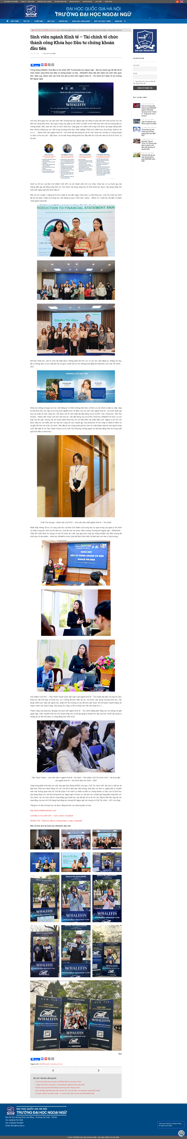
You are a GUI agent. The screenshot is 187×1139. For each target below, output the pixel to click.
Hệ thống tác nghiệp (11, 1)
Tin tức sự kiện (55, 30)
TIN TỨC (26, 21)
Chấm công (108, 1)
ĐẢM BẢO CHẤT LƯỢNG (44, 1)
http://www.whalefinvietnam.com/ (43, 810)
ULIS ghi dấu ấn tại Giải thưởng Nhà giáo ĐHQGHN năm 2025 (148, 158)
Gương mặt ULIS (147, 139)
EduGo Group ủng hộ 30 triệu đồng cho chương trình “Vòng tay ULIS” (58, 1087)
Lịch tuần (98, 1)
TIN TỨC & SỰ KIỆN (41, 30)
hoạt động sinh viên (56, 1064)
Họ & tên (136, 65)
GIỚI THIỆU (15, 21)
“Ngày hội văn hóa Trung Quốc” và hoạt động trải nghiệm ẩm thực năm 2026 (60, 1085)
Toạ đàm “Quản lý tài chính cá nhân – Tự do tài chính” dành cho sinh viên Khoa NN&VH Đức (65, 1093)
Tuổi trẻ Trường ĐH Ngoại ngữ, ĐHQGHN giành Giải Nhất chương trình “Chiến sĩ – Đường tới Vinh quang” (148, 111)
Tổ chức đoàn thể (60, 1)
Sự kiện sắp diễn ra (148, 127)
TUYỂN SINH (38, 21)
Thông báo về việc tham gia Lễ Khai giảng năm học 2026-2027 (148, 132)
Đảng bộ (118, 21)
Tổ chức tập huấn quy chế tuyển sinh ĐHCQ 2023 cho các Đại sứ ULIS (58, 1081)
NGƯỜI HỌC (63, 21)
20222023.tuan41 (44, 1064)
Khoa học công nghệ (81, 21)
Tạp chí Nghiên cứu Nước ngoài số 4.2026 (148, 122)
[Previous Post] (53, 1070)
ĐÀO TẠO (51, 21)
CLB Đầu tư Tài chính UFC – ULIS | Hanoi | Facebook (51, 816)
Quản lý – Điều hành (27, 1)
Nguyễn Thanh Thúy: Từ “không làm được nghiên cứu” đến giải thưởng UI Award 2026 (149, 145)
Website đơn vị (75, 1)
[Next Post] (99, 1070)
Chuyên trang (87, 1)
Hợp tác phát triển (102, 21)
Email (135, 73)
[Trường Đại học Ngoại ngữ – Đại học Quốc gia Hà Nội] (93, 11)
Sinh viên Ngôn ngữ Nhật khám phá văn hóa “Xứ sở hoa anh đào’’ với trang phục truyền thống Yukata (68, 1090)
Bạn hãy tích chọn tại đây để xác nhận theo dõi (144, 82)
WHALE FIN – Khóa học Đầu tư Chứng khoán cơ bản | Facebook (56, 821)
